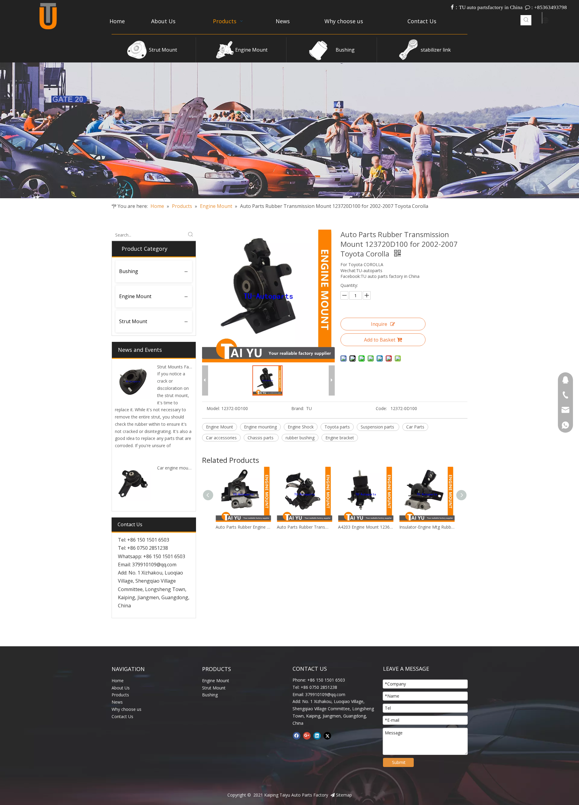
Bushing (345, 49)
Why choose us (126, 709)
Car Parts (415, 427)
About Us (121, 688)
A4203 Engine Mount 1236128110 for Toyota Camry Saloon (304, 527)
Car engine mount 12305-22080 (188, 468)
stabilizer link (436, 49)
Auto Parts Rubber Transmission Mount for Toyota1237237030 (243, 527)
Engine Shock (301, 427)
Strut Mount (163, 49)
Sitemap (344, 795)
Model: (213, 408)
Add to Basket (379, 339)
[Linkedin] (317, 736)
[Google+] (307, 736)
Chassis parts (261, 438)
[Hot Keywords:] (526, 20)
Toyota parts (337, 427)
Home (118, 680)
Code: (381, 408)
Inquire (379, 324)
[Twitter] (327, 736)
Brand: (297, 408)
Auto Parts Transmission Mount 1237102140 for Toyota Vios (426, 527)
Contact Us (122, 716)
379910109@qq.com (154, 564)
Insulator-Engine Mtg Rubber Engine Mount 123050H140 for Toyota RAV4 (365, 527)
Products (120, 695)
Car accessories (221, 438)
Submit (399, 762)
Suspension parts (378, 427)
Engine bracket (339, 438)
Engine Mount (251, 49)
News (117, 702)
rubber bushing (300, 438)
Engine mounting (260, 427)
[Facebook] (296, 736)
